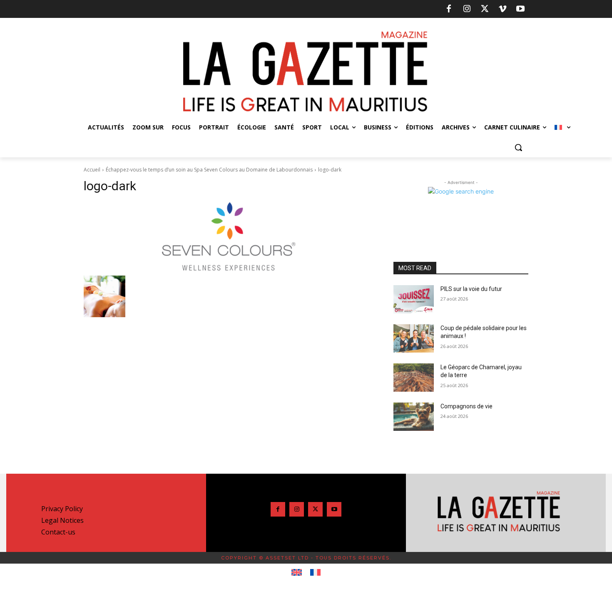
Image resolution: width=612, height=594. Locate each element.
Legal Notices (62, 520)
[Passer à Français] (315, 573)
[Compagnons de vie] (413, 417)
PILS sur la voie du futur (471, 289)
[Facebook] (449, 9)
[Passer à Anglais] (296, 573)
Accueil (92, 169)
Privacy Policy (62, 508)
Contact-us (58, 532)
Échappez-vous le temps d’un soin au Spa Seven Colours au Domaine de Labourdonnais (209, 169)
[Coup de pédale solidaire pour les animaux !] (413, 338)
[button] (518, 147)
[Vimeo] (502, 9)
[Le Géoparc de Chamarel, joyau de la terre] (413, 377)
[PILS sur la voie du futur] (413, 299)
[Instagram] (467, 9)
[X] (485, 9)
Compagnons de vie (466, 406)
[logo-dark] (228, 236)
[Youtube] (520, 9)
